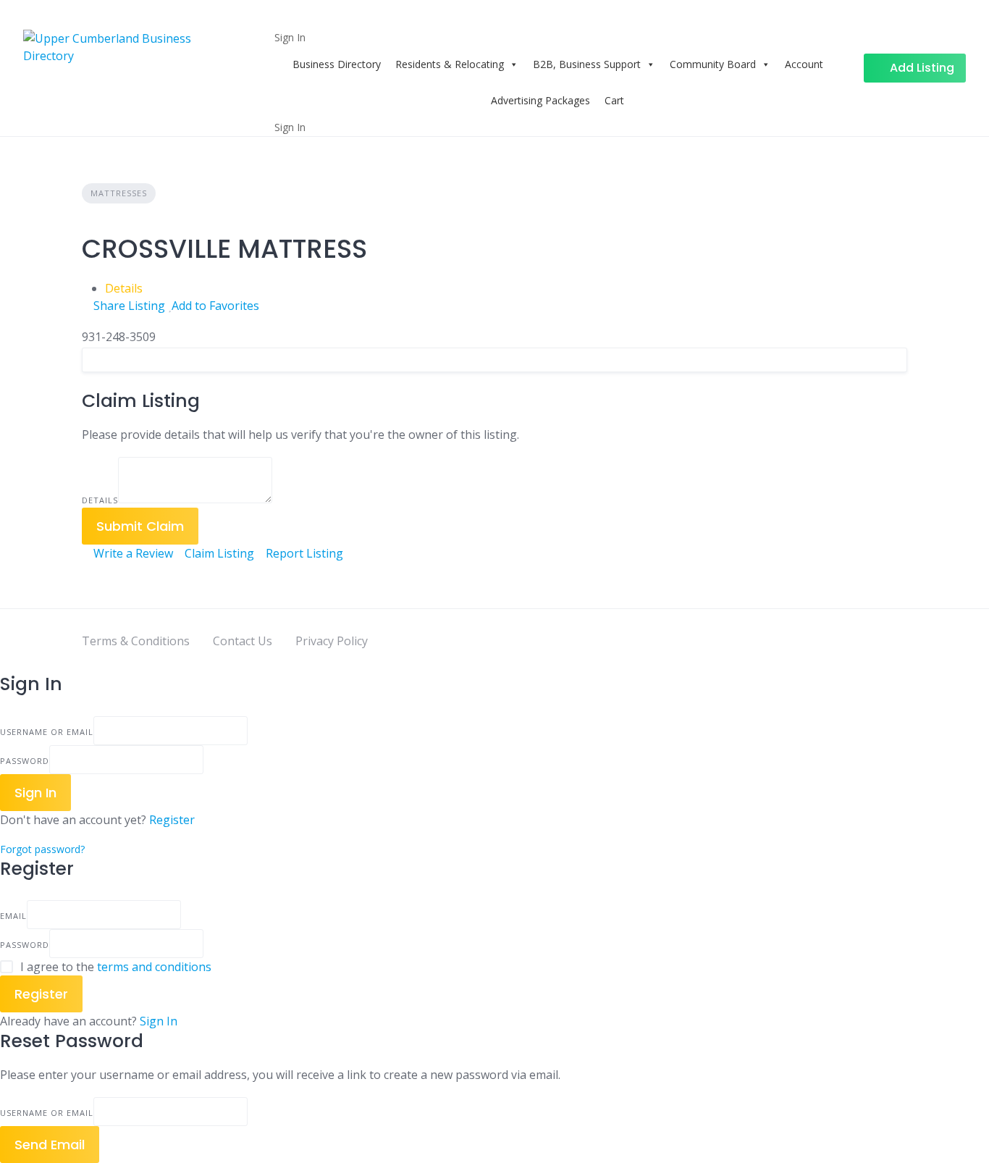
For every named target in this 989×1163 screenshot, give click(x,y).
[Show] (207, 760)
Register (172, 820)
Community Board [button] (713, 64)
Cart (614, 100)
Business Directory (337, 64)
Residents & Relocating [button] (449, 64)
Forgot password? (42, 849)
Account (804, 64)
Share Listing (128, 306)
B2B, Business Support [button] (587, 64)
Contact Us (242, 641)
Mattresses (119, 193)
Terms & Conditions (136, 641)
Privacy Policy (331, 641)
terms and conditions (154, 967)
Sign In (158, 1021)
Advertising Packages (540, 100)
